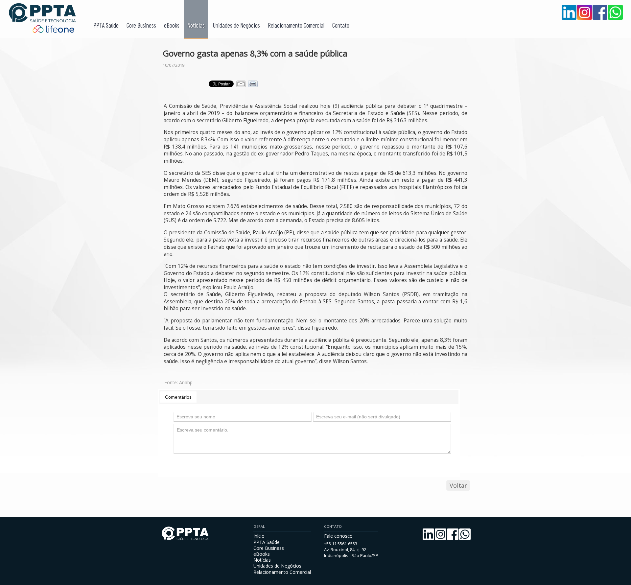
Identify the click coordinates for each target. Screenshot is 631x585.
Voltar (458, 485)
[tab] (178, 397)
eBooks (171, 25)
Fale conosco (338, 536)
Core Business (141, 25)
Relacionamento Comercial (296, 25)
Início (259, 536)
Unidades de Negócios (236, 25)
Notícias (196, 25)
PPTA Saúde (106, 25)
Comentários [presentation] (178, 397)
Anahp (186, 382)
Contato (340, 25)
